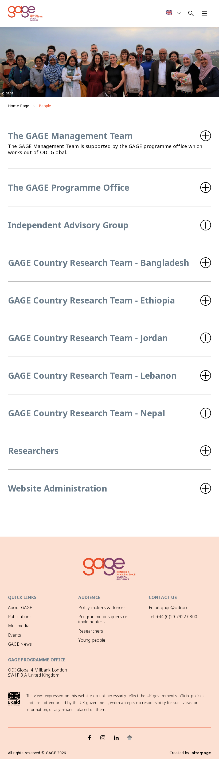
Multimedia (18, 626)
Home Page (18, 105)
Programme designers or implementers (102, 619)
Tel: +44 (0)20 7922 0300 (173, 617)
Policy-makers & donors (102, 607)
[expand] (109, 135)
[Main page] (25, 13)
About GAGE (20, 607)
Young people (91, 640)
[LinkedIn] (116, 737)
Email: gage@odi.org (169, 607)
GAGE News (20, 644)
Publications (20, 617)
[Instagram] (103, 737)
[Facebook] (89, 737)
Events (14, 635)
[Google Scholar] (129, 737)
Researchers (90, 631)
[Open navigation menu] (204, 13)
